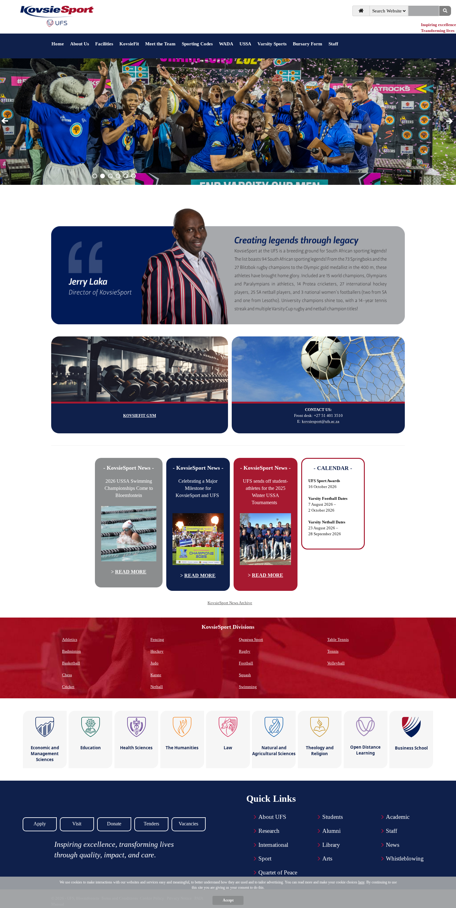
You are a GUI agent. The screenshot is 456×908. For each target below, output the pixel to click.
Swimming (248, 686)
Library (331, 845)
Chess (67, 675)
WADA (226, 43)
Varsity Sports (272, 43)
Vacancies (188, 823)
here (361, 882)
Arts (327, 858)
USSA (245, 43)
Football (246, 663)
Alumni (331, 831)
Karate (155, 675)
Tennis (332, 651)
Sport (264, 858)
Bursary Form (307, 43)
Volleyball (336, 663)
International (273, 845)
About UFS (272, 817)
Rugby (244, 651)
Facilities (104, 43)
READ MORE (130, 571)
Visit (76, 823)
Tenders (151, 823)
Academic (397, 817)
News (392, 845)
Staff (333, 43)
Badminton (71, 651)
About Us (79, 43)
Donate (114, 823)
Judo (154, 663)
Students (332, 817)
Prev (6, 121)
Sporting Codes (197, 43)
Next (449, 121)
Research (268, 831)
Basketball (71, 663)
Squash (245, 675)
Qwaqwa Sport (251, 639)
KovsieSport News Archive (230, 602)
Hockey (156, 651)
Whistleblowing (405, 858)
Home (57, 43)
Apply (40, 823)
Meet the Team (160, 43)
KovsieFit (129, 43)
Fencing (157, 639)
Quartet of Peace (277, 872)
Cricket (68, 686)
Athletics (69, 639)
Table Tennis (338, 639)
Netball (156, 686)
